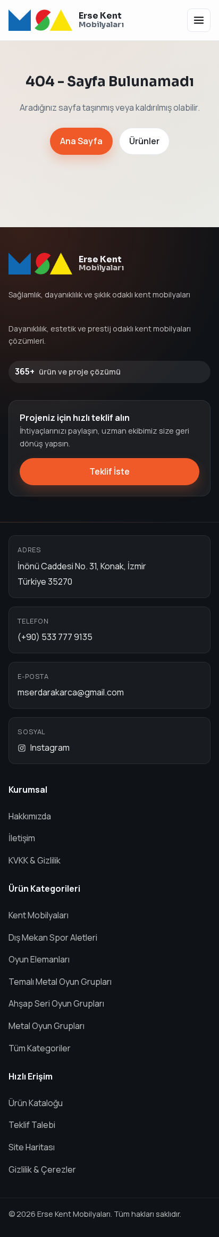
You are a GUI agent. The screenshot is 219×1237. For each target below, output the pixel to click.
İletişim (22, 838)
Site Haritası (32, 1147)
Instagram (50, 747)
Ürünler (144, 141)
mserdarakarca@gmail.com (71, 692)
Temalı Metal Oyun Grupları (60, 981)
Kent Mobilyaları (39, 915)
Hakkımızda (30, 816)
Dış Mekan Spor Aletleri (53, 937)
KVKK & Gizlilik (35, 860)
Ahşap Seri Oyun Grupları (56, 1003)
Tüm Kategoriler (40, 1048)
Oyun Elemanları (39, 959)
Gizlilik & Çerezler (42, 1169)
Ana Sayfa (81, 141)
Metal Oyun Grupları (47, 1026)
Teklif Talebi (32, 1125)
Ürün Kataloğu (36, 1103)
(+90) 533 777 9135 (55, 637)
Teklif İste (109, 471)
